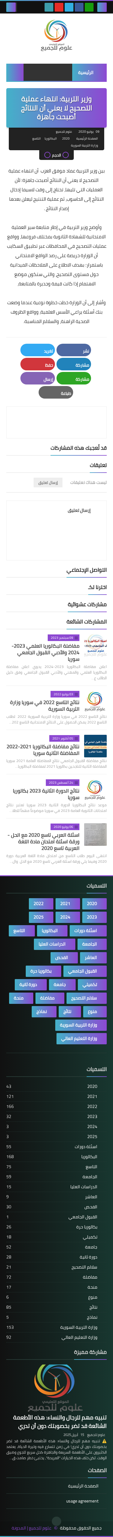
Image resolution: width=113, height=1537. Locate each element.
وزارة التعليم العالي (79, 1038)
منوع (92, 1011)
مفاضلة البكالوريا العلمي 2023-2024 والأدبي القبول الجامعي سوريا (45, 652)
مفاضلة (47, 998)
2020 (66, 138)
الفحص (61, 957)
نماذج (41, 1011)
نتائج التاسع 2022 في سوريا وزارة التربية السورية (44, 705)
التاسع (36, 138)
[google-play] (49, 7)
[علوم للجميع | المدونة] (56, 35)
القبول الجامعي (82, 971)
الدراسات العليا (52, 944)
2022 (39, 903)
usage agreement (82, 1501)
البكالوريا (51, 138)
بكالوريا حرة (40, 971)
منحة (19, 998)
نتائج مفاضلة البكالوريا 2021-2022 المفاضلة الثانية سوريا (43, 750)
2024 (65, 917)
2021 (65, 903)
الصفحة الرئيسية (87, 138)
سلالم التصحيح (84, 998)
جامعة (60, 984)
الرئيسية (86, 72)
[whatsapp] (89, 7)
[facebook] (79, 7)
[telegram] (69, 7)
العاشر (91, 957)
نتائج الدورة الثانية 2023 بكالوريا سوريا (46, 794)
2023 (92, 917)
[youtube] (59, 7)
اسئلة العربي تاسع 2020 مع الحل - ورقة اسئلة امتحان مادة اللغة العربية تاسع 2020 (43, 841)
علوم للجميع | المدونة (31, 1528)
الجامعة (89, 944)
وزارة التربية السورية (84, 145)
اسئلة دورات (85, 930)
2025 (39, 917)
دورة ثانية (28, 984)
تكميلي (90, 984)
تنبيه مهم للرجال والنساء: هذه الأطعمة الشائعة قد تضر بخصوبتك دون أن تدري (60, 1421)
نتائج (67, 1011)
